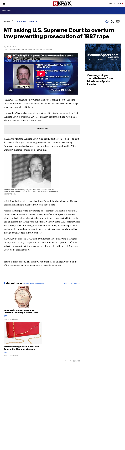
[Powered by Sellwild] (76, 361)
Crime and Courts (26, 21)
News (7, 21)
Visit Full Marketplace (72, 283)
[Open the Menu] (4, 3)
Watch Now (115, 4)
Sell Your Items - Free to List (33, 284)
